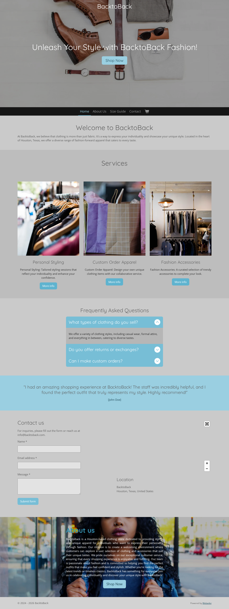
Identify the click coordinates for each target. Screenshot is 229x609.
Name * (22, 441)
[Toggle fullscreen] (207, 424)
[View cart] (147, 111)
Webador (207, 603)
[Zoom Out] (207, 468)
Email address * (27, 458)
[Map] (164, 446)
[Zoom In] (207, 463)
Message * (24, 474)
